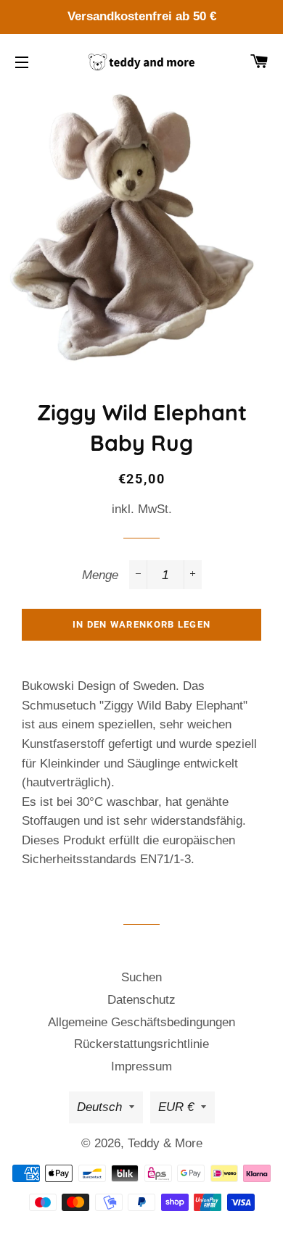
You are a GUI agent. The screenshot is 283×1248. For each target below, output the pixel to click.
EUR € (176, 1107)
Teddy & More (165, 1143)
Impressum (141, 1066)
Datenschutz (141, 1000)
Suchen (141, 977)
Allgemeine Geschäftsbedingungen (141, 1022)
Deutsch (99, 1107)
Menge (100, 575)
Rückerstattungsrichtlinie (141, 1044)
